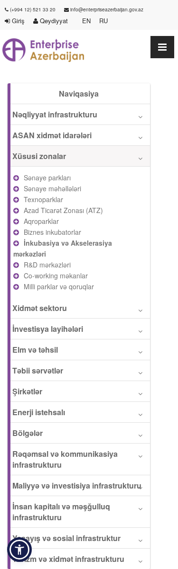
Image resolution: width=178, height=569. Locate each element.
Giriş (17, 20)
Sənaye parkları (47, 177)
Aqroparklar (41, 221)
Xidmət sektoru (39, 307)
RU (103, 20)
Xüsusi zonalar (39, 156)
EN (86, 20)
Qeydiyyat (56, 20)
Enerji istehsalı (38, 412)
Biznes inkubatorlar (52, 232)
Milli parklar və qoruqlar (59, 286)
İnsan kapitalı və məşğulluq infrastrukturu (61, 512)
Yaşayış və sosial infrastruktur (66, 538)
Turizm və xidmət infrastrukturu (68, 558)
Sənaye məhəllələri (52, 188)
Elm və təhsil (35, 349)
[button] (19, 550)
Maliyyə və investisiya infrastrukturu (76, 485)
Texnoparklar (43, 199)
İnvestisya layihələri (47, 328)
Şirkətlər (27, 391)
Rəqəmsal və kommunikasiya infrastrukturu (65, 459)
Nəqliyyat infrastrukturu (54, 114)
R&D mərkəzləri (47, 264)
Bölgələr (27, 432)
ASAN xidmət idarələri (52, 135)
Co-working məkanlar (56, 275)
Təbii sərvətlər (37, 370)
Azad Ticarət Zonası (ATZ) (63, 210)
